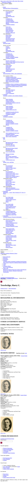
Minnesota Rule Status (10, 184)
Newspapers (5, 259)
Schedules (5, 94)
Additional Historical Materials (20, 262)
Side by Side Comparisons (11, 136)
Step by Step (5, 267)
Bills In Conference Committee (12, 135)
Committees (5, 115)
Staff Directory (23, 269)
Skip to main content (5, 1)
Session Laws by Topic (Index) (12, 173)
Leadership (8, 12)
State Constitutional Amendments (12, 189)
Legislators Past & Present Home (7, 277)
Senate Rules (8, 66)
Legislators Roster (9, 231)
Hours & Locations (16, 269)
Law (4, 161)
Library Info (5, 268)
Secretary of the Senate (10, 60)
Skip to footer (20, 1)
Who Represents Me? (10, 16)
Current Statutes (9, 166)
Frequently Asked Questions (9, 452)
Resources (11, 267)
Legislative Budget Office (11, 77)
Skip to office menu (13, 1)
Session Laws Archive (10, 175)
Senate (4, 42)
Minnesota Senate (6, 43)
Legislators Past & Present (11, 236)
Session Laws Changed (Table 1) (12, 176)
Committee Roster (9, 19)
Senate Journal (9, 65)
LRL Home (3, 278)
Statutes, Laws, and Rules (8, 162)
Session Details (24, 355)
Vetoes (7, 158)
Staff (7, 14)
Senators (7, 46)
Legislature (5, 261)
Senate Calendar (9, 108)
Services (5, 270)
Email (18, 466)
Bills (4, 137)
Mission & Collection (7, 269)
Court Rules (8, 190)
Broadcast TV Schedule (11, 113)
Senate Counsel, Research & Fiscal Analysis (15, 61)
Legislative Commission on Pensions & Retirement (16, 85)
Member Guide (9, 232)
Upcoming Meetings (10, 21)
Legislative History (7, 266)
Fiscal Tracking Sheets (10, 145)
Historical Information (7, 448)
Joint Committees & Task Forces (12, 133)
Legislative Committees (8, 116)
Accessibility (8, 92)
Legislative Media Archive (11, 212)
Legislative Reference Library (12, 79)
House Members (9, 11)
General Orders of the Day (11, 109)
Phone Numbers (6, 467)
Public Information (9, 30)
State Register (8, 185)
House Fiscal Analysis (10, 220)
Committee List (9, 18)
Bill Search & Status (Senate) (12, 148)
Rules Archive (9, 183)
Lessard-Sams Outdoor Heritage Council (14, 86)
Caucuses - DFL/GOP (10, 32)
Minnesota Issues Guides (11, 245)
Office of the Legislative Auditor (12, 80)
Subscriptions (8, 71)
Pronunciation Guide (10, 39)
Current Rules (8, 180)
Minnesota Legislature (6, 2)
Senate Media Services (10, 207)
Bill (11, 144)
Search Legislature (4, 3)
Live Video (8, 197)
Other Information (12, 288)
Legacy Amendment (10, 93)
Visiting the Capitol (7, 450)
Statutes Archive (9, 169)
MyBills (7, 155)
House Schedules (9, 99)
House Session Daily (10, 228)
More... (7, 87)
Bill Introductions (9, 143)
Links (4, 265)
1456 (26, 353)
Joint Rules (8, 37)
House (4, 7)
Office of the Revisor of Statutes (12, 81)
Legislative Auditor (10, 224)
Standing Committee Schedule (12, 22)
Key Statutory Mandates (12, 270)
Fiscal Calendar (9, 103)
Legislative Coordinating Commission (13, 78)
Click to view (3, 350)
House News (5, 474)
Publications (5, 215)
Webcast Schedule (9, 198)
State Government (11, 261)
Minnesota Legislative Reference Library (9, 253)
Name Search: (3, 439)
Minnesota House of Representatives (10, 8)
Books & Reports (6, 256)
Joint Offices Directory (10, 89)
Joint (4, 72)
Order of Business (9, 100)
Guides (4, 263)
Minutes (7, 23)
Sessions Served (4, 288)
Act (13, 144)
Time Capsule (6, 262)
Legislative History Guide (11, 235)
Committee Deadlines (10, 24)
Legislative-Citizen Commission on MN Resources (16, 84)
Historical (5, 260)
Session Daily (8, 200)
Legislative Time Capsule (11, 240)
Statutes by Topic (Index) (11, 168)
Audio (12, 197)
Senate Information (10, 233)
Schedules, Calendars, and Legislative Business (13, 95)
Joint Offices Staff (9, 91)
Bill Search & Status (10, 154)
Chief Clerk (8, 26)
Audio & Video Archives (11, 199)
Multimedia (5, 191)
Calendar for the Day (10, 101)
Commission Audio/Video (11, 214)
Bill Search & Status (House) (12, 142)
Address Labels (9, 70)
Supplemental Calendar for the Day (13, 102)
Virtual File (11, 262)
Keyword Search (9, 165)
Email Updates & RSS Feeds (9, 477)
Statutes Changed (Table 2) (11, 177)
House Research (9, 29)
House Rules (8, 36)
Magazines (5, 258)
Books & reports (9, 247)
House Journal (9, 35)
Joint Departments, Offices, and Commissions (12, 73)
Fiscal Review (9, 243)
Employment (8, 15)
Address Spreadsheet (10, 40)
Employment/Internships (8, 449)
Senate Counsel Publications (11, 222)
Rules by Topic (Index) (10, 182)
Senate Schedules (9, 106)
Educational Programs (10, 38)
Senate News (6, 475)
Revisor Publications (10, 225)
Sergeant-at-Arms (9, 31)
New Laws (8, 246)
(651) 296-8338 (6, 466)
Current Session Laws (10, 159)
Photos (7, 201)
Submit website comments (8, 468)
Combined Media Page (10, 211)
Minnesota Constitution (10, 187)
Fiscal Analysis (9, 28)
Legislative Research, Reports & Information (12, 217)
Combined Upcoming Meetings (12, 112)
